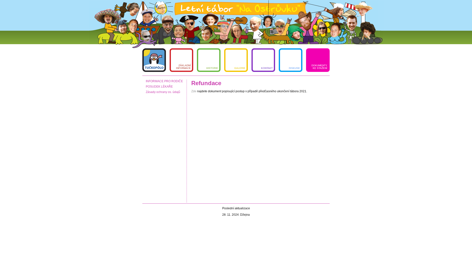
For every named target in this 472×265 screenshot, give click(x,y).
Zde (194, 91)
